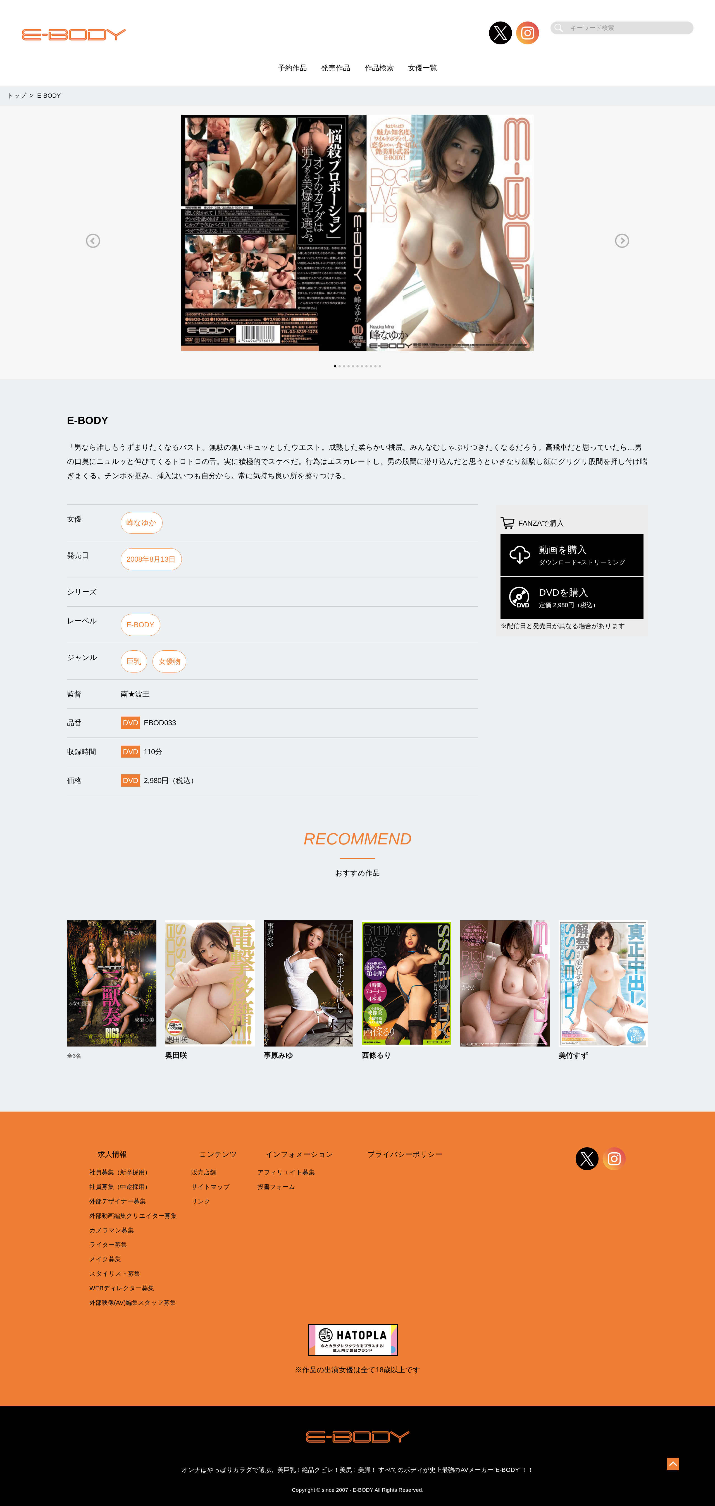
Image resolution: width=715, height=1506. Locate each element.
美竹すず (573, 1055)
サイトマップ (210, 1186)
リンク (201, 1201)
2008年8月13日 (151, 559)
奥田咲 (176, 1055)
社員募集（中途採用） (120, 1186)
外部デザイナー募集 (117, 1201)
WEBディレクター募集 (121, 1288)
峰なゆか (141, 522)
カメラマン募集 (111, 1230)
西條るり (377, 1055)
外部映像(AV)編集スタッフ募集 (132, 1302)
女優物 (169, 661)
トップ (17, 95)
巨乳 (134, 661)
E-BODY (140, 625)
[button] (93, 241)
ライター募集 (108, 1244)
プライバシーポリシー (405, 1154)
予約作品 (292, 68)
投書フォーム (276, 1186)
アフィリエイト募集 (286, 1172)
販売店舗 (203, 1172)
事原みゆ (278, 1055)
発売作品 (335, 68)
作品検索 (379, 68)
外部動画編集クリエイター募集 (133, 1215)
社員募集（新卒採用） (120, 1172)
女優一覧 (422, 68)
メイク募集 (105, 1259)
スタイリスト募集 (114, 1273)
